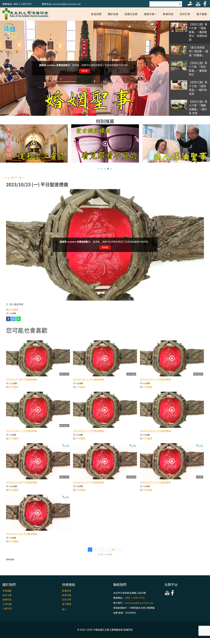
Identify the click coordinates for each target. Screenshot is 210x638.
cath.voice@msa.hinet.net (139, 602)
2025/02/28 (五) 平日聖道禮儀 (155, 431)
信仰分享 (185, 14)
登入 (64, 609)
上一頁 (9, 177)
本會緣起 (7, 590)
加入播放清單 (16, 304)
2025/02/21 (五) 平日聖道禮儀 (21, 534)
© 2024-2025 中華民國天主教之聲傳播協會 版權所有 (105, 629)
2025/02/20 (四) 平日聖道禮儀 (21, 482)
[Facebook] (8, 319)
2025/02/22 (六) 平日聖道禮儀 (155, 482)
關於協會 (113, 14)
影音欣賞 (96, 14)
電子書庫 (66, 604)
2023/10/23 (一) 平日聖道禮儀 (37, 184)
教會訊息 (168, 14)
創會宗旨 (7, 599)
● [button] (99, 169)
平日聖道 (13, 309)
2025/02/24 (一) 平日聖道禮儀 (21, 431)
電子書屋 (201, 14)
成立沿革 (7, 595)
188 (113, 549)
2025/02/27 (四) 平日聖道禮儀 (21, 379)
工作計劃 (7, 604)
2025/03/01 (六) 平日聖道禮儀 (88, 431)
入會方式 (7, 608)
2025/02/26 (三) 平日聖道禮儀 (88, 379)
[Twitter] (13, 319)
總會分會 (149, 14)
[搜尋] (180, 4)
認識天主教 (131, 14)
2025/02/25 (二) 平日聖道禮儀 (155, 379)
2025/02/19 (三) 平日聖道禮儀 (88, 482)
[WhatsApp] (18, 319)
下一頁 (19, 177)
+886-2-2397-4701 (135, 598)
